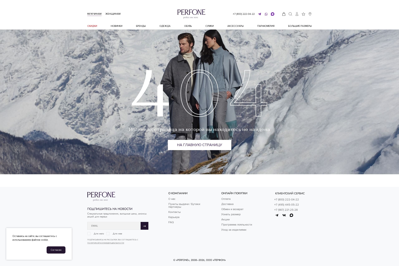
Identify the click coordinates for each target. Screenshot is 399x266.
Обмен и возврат (232, 209)
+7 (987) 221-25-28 (286, 209)
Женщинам (112, 13)
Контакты (174, 212)
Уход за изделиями (233, 229)
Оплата (226, 199)
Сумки (209, 26)
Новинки (116, 26)
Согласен (56, 250)
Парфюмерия (265, 26)
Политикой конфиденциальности (105, 243)
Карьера (173, 217)
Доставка (227, 204)
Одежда (165, 26)
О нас (171, 199)
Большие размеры (300, 26)
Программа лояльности (236, 224)
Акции (225, 219)
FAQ (171, 222)
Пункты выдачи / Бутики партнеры (184, 205)
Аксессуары (235, 26)
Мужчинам (94, 13)
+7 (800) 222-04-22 (244, 14)
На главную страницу (199, 145)
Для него (99, 233)
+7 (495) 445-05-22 (286, 204)
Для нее (117, 233)
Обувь (188, 26)
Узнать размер (231, 214)
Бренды (141, 26)
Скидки (92, 26)
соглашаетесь (47, 236)
